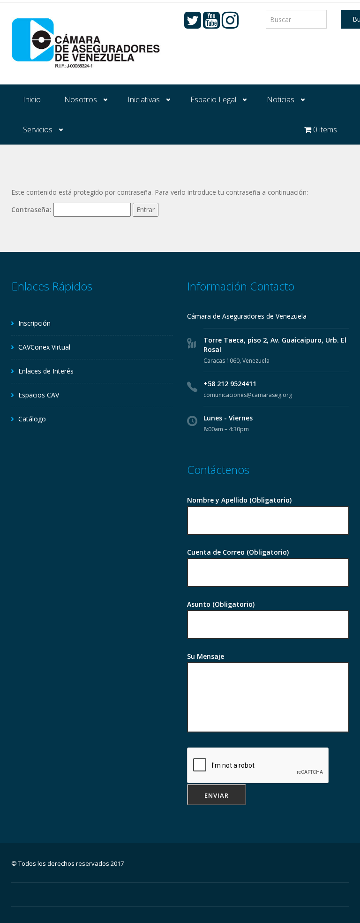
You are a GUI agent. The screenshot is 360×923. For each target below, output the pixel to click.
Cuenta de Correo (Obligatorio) (238, 552)
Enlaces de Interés (46, 370)
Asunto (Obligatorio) (221, 604)
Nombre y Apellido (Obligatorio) (239, 500)
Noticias (280, 99)
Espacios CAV (38, 394)
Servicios (37, 129)
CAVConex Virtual (44, 347)
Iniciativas (144, 99)
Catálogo (32, 418)
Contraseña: (32, 209)
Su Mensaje (205, 656)
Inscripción (34, 323)
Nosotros (80, 99)
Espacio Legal (213, 99)
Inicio (32, 99)
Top (338, 900)
